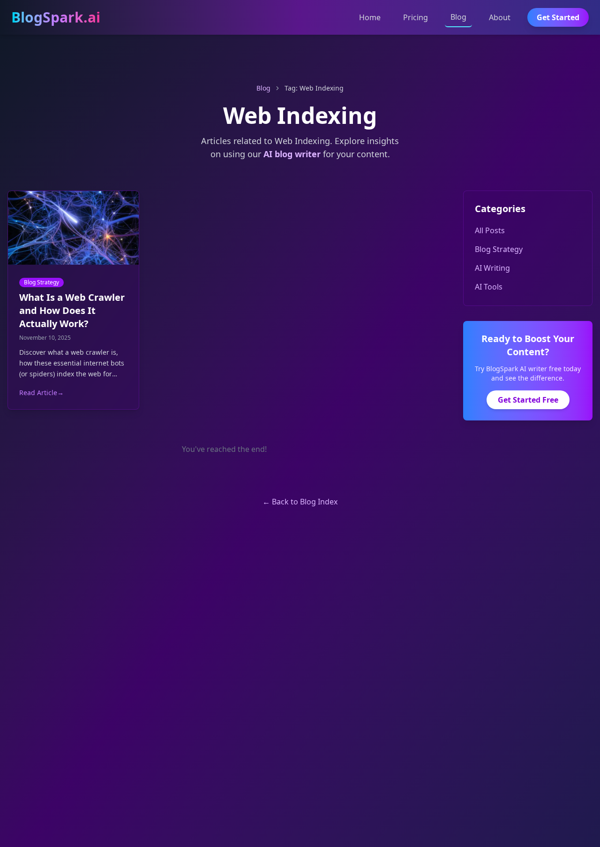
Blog (458, 17)
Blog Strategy (41, 282)
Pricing (415, 17)
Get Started (558, 17)
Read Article (41, 392)
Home (370, 17)
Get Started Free (528, 400)
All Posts (490, 230)
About (499, 17)
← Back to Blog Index (300, 501)
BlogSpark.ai (55, 17)
